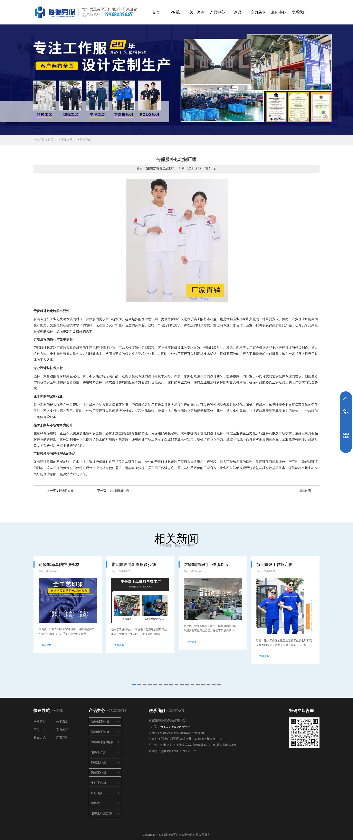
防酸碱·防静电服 (102, 742)
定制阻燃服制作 (119, 490)
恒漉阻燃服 (66, 490)
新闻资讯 (66, 139)
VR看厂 (176, 12)
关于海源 (197, 12)
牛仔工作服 (98, 783)
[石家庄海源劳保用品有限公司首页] (56, 12)
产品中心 (217, 12)
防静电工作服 (100, 732)
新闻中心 (278, 12)
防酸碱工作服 (100, 721)
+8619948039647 (171, 726)
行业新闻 (85, 139)
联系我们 (299, 12)
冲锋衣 (95, 803)
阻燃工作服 (98, 752)
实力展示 (258, 12)
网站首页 (40, 721)
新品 (237, 12)
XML (194, 751)
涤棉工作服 (98, 772)
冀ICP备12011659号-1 (176, 751)
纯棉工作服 (98, 762)
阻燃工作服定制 (101, 813)
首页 (156, 12)
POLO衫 (96, 793)
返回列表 (305, 490)
